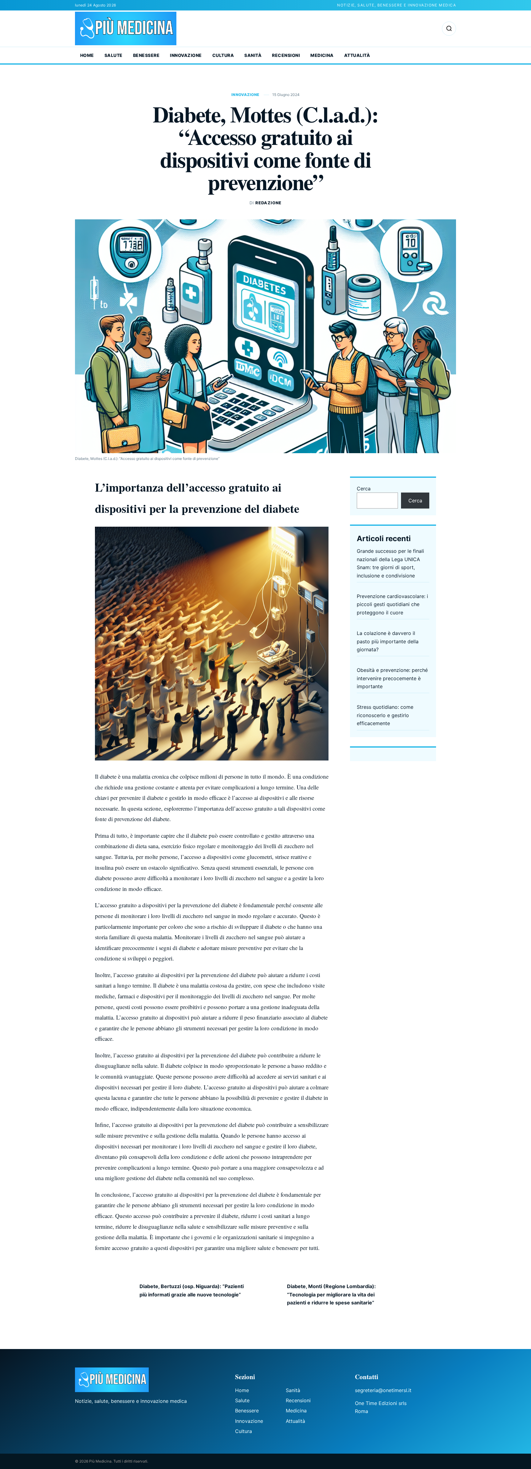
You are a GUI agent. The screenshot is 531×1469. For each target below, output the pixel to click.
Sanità (253, 55)
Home (87, 55)
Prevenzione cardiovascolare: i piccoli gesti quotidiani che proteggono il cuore (392, 604)
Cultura (223, 55)
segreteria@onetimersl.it (383, 1390)
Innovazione (186, 55)
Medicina (322, 55)
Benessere (146, 55)
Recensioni (286, 55)
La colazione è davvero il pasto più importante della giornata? (388, 641)
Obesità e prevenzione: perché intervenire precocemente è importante (392, 678)
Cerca (364, 488)
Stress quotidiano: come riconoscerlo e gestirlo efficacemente (385, 715)
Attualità (357, 55)
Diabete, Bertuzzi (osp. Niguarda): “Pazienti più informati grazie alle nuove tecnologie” (192, 1290)
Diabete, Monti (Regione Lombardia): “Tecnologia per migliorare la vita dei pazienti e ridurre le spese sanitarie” (331, 1294)
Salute (113, 55)
